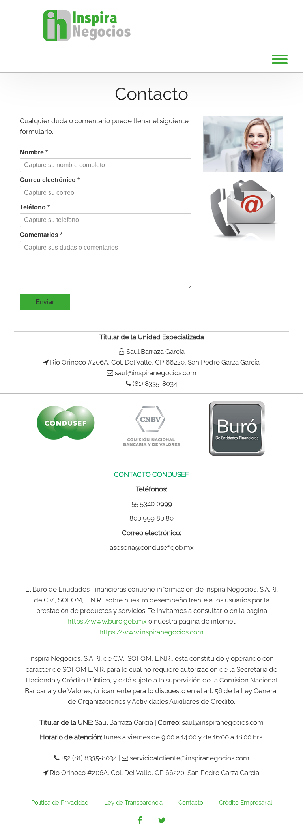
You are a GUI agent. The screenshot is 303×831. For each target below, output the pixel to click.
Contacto (190, 802)
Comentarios (41, 234)
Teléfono (35, 207)
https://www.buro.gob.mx (107, 621)
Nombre (34, 152)
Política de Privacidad (59, 802)
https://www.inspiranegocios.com (151, 632)
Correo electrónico (50, 180)
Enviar (45, 302)
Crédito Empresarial (245, 802)
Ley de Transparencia (133, 802)
